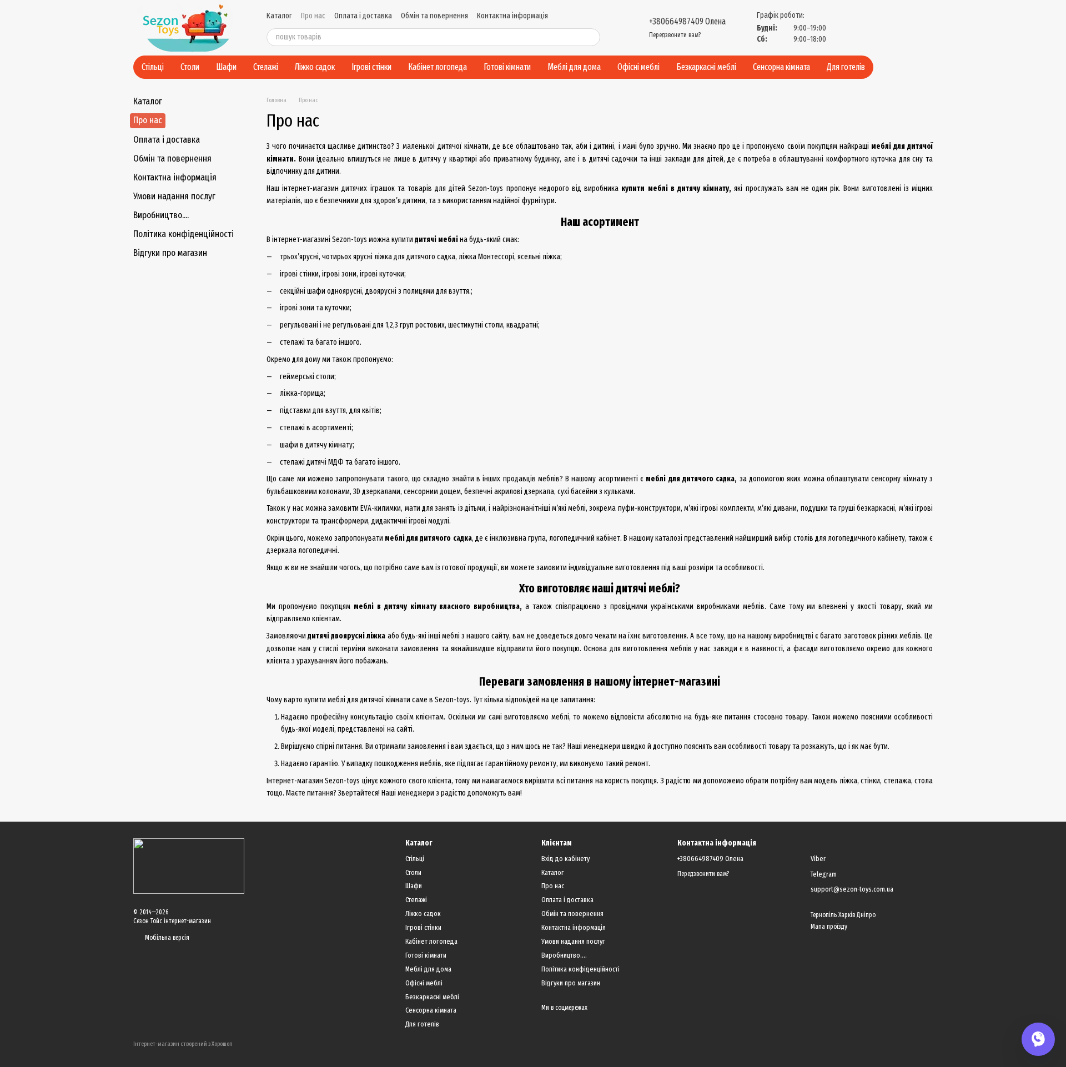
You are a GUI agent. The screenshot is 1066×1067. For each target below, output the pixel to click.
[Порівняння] (844, 28)
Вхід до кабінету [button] (565, 858)
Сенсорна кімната (781, 67)
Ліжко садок (315, 67)
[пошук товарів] (591, 37)
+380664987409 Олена (687, 21)
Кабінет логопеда (437, 67)
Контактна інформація (512, 16)
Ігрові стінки (371, 67)
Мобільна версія (166, 938)
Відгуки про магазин (170, 253)
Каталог (279, 16)
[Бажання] (870, 28)
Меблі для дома (574, 67)
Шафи (226, 67)
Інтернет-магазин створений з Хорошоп (183, 1044)
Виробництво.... (161, 215)
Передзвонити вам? (675, 35)
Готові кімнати (507, 67)
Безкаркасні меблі (706, 67)
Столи (189, 67)
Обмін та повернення (434, 16)
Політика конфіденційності (183, 234)
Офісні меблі (638, 67)
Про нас (313, 16)
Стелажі (265, 67)
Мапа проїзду (829, 926)
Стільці (153, 67)
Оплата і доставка (363, 16)
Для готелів (846, 67)
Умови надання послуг (174, 196)
